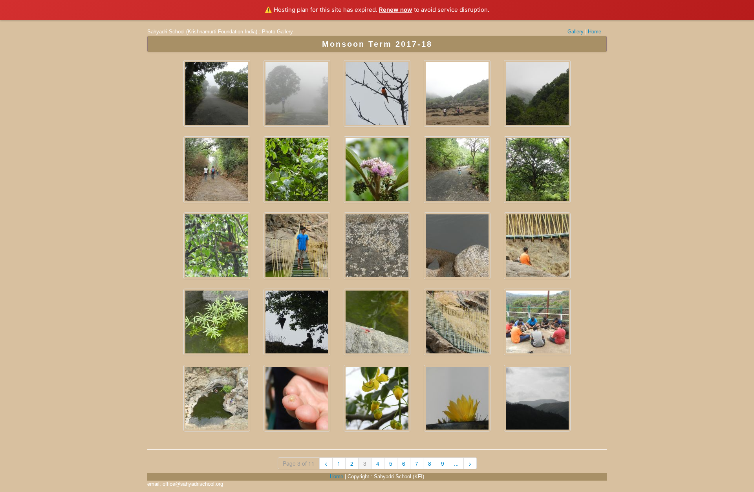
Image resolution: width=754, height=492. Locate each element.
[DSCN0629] (537, 398)
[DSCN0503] (297, 169)
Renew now (395, 9)
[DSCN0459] (216, 93)
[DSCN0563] (457, 322)
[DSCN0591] (457, 398)
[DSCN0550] (377, 245)
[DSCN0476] (377, 93)
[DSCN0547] (297, 245)
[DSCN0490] (216, 169)
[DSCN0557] (216, 322)
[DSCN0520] (457, 169)
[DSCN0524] (537, 169)
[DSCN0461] (297, 93)
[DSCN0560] (297, 322)
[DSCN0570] (537, 322)
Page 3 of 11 (299, 463)
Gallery (575, 32)
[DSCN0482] (537, 93)
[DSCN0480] (457, 93)
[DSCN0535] (216, 245)
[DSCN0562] (377, 322)
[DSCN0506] (377, 169)
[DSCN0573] (216, 398)
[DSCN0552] (457, 245)
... (456, 463)
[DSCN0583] (377, 398)
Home (594, 32)
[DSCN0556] (537, 245)
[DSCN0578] (297, 398)
